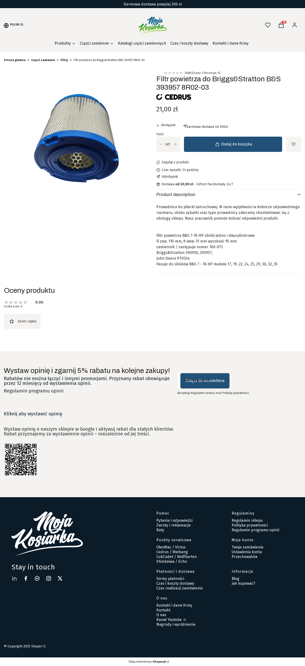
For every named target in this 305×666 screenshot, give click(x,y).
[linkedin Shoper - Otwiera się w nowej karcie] (14, 578)
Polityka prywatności (250, 525)
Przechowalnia (244, 556)
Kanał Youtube (169, 619)
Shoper (36, 646)
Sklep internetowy (147, 661)
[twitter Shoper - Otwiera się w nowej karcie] (60, 578)
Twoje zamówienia (247, 547)
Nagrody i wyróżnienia (175, 624)
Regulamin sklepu (247, 520)
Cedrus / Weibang (172, 552)
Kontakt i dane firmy (174, 605)
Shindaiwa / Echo (171, 561)
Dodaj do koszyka (236, 144)
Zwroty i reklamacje (173, 525)
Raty (160, 530)
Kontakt (163, 610)
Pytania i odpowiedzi (174, 520)
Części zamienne (43, 60)
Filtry (64, 60)
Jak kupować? (243, 583)
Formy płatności (170, 578)
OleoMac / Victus (171, 547)
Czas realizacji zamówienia (179, 588)
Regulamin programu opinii (34, 391)
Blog (235, 578)
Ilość (160, 134)
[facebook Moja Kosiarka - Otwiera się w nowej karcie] (26, 578)
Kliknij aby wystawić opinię (33, 414)
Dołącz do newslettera (204, 380)
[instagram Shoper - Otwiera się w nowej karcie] (48, 578)
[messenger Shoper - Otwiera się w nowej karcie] (37, 578)
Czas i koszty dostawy (175, 583)
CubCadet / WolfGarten (176, 556)
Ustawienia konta (247, 552)
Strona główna (14, 60)
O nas (161, 615)
